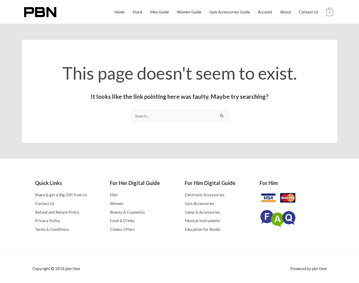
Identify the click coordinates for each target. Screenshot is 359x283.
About (285, 11)
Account (265, 11)
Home (119, 11)
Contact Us (308, 11)
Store (137, 11)
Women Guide (189, 11)
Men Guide (159, 11)
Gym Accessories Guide (229, 11)
